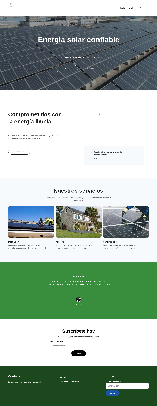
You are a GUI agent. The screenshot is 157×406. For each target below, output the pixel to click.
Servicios (132, 8)
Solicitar (66, 68)
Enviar (78, 353)
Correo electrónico (113, 382)
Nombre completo (56, 341)
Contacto (143, 8)
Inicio (122, 8)
